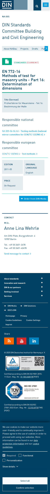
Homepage (10, 315)
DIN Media (12, 305)
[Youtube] (21, 340)
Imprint (9, 324)
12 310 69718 (33, 407)
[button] (12, 466)
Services (8, 296)
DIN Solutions (30, 305)
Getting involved (11, 291)
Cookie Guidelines (14, 320)
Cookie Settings (33, 320)
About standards (11, 278)
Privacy (23, 315)
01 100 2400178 (27, 376)
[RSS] (9, 340)
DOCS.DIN (12, 310)
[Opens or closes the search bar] (37, 5)
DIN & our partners (12, 287)
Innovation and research (14, 283)
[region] (25, 448)
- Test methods (19, 153)
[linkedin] (34, 340)
